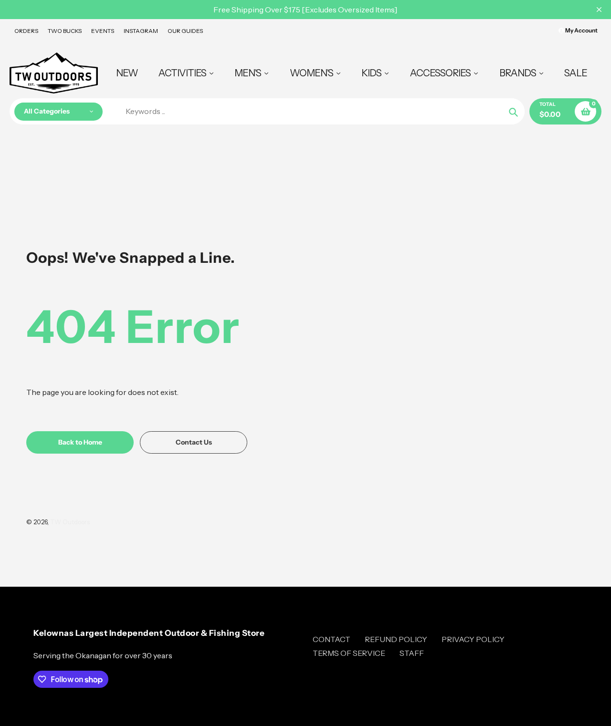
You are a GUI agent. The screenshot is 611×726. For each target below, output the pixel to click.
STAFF (412, 653)
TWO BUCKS (65, 30)
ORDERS (26, 30)
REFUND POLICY (396, 639)
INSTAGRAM (141, 30)
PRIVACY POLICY (473, 639)
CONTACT (331, 639)
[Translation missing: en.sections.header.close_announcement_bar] (599, 9)
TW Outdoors (70, 522)
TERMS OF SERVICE (349, 653)
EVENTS (102, 30)
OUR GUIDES (185, 30)
